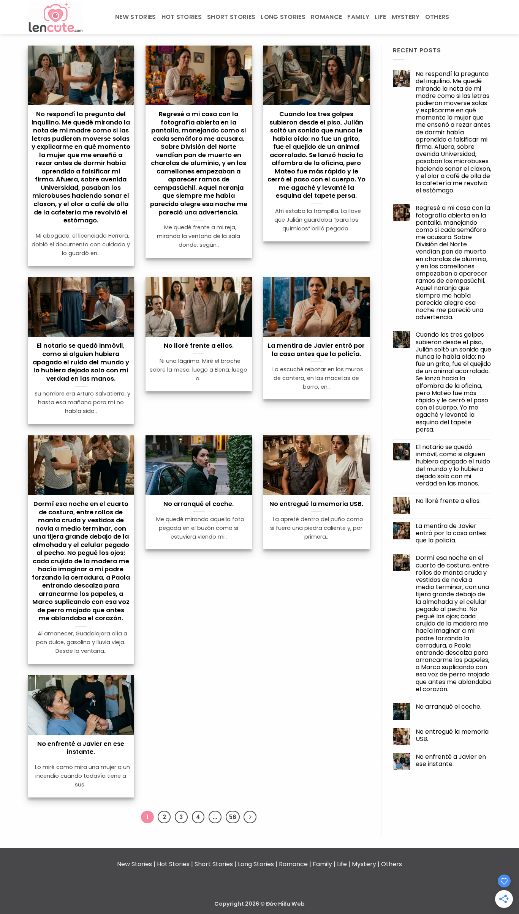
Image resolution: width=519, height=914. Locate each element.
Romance (326, 17)
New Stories (135, 17)
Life (380, 17)
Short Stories (231, 17)
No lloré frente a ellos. (199, 346)
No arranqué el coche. (198, 504)
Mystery (406, 17)
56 (232, 817)
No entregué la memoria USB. (316, 504)
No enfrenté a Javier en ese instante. (80, 748)
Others (437, 17)
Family (358, 17)
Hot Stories (181, 17)
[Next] (250, 817)
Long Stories (283, 17)
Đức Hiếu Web (285, 904)
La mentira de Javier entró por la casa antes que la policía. (316, 350)
